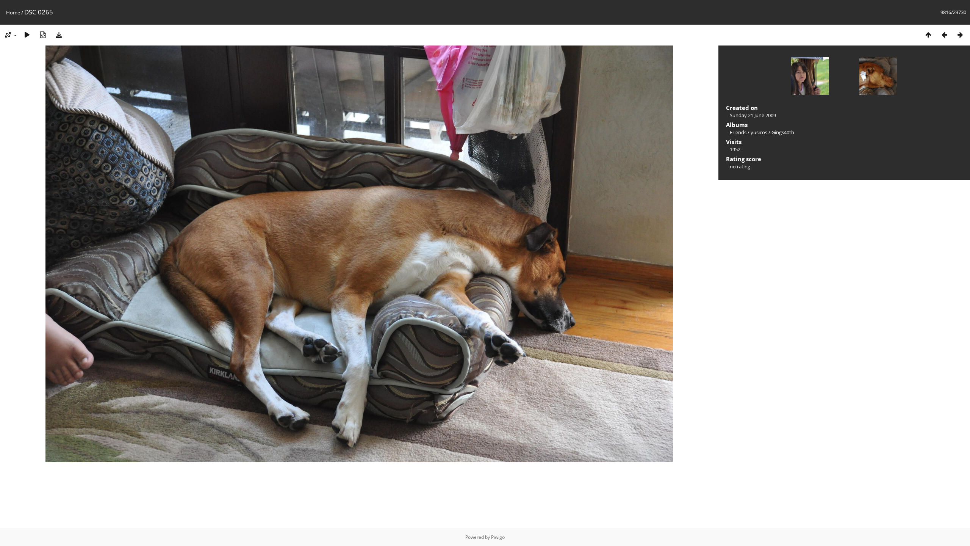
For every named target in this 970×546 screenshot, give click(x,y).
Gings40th (782, 132)
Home (13, 12)
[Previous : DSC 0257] (944, 34)
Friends (738, 132)
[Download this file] (59, 34)
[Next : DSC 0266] (960, 34)
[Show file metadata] (43, 34)
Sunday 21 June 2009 (753, 115)
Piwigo (498, 537)
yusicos (759, 132)
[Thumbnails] (928, 34)
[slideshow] (27, 34)
